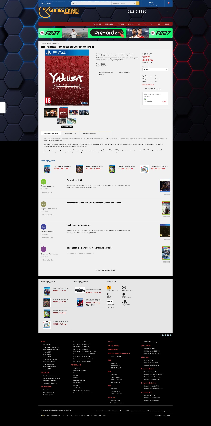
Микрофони (77, 382)
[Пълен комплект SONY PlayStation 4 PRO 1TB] (80, 291)
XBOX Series (146, 345)
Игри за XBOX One (49, 362)
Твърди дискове (115, 356)
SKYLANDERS (113, 349)
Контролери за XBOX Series (82, 344)
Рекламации (142, 411)
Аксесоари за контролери (81, 390)
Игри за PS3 (47, 357)
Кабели (75, 385)
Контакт (105, 411)
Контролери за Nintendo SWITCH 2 (84, 351)
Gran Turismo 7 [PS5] (93, 300)
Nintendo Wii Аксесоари (151, 400)
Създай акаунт (154, 5)
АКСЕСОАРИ (76, 365)
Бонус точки (166, 411)
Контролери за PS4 (49, 395)
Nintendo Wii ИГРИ (149, 395)
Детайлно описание (51, 133)
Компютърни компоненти (119, 353)
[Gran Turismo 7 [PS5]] (80, 302)
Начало (44, 43)
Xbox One (145, 357)
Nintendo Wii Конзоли (50, 383)
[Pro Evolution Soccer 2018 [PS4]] (47, 169)
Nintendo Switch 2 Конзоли (51, 378)
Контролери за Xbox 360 (81, 349)
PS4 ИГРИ (113, 375)
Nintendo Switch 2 (148, 383)
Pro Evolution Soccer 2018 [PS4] (62, 166)
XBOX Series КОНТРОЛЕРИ (152, 353)
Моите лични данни (162, 415)
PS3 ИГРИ (113, 389)
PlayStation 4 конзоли (50, 376)
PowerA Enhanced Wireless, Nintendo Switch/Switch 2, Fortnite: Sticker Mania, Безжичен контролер (159, 166)
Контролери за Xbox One (81, 347)
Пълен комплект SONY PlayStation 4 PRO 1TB (94, 290)
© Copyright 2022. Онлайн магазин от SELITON (56, 410)
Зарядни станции (79, 380)
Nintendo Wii (146, 392)
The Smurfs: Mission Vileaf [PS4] (127, 166)
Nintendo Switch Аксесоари (152, 377)
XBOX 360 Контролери (151, 342)
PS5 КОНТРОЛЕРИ (116, 368)
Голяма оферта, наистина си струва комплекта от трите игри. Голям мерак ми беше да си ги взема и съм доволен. (98, 231)
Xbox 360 (111, 397)
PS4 (109, 372)
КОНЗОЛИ (45, 373)
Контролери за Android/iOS (82, 361)
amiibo (111, 342)
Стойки (75, 375)
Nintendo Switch (147, 369)
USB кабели (78, 388)
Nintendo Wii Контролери (152, 398)
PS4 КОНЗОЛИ (115, 377)
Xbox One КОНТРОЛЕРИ (151, 365)
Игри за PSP (47, 369)
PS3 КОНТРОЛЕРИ (116, 394)
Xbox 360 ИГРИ (115, 400)
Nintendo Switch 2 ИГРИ (151, 386)
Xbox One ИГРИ (148, 360)
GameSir (45, 390)
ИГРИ (49, 43)
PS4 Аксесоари (115, 382)
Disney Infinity (113, 345)
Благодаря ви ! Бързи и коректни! (80, 253)
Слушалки (76, 368)
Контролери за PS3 (79, 342)
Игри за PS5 (47, 352)
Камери (75, 373)
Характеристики (70, 133)
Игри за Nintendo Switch (50, 347)
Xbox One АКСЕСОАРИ (151, 363)
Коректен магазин (89, 133)
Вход (151, 2)
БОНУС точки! (113, 411)
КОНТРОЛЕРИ (46, 387)
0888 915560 (136, 11)
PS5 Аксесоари (115, 365)
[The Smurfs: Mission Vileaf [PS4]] (112, 169)
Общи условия (132, 411)
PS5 (109, 360)
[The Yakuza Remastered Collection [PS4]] (67, 105)
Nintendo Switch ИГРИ (150, 372)
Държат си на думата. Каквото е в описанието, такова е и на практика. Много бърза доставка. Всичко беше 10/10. (98, 186)
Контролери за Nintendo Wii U (83, 359)
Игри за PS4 (55, 43)
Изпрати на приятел (106, 72)
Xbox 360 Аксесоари (116, 403)
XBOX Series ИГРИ (149, 349)
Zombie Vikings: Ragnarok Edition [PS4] (94, 166)
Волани (75, 378)
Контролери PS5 (48, 392)
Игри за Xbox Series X (50, 359)
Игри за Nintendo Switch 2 (51, 350)
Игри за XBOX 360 (49, 364)
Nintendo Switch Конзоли (51, 381)
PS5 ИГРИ (113, 363)
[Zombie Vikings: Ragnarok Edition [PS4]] (79, 169)
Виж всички (110, 307)
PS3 (109, 386)
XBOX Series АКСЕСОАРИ (152, 351)
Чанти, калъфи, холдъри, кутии (83, 393)
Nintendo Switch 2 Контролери (153, 388)
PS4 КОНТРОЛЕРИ (116, 380)
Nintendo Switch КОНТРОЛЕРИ (153, 374)
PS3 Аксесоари (115, 391)
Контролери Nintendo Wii (81, 356)
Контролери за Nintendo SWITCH (84, 354)
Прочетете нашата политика (95, 415)
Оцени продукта (124, 72)
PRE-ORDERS (47, 345)
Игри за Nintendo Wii (49, 366)
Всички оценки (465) (105, 270)
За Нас (98, 411)
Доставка (123, 411)
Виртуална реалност (80, 370)
